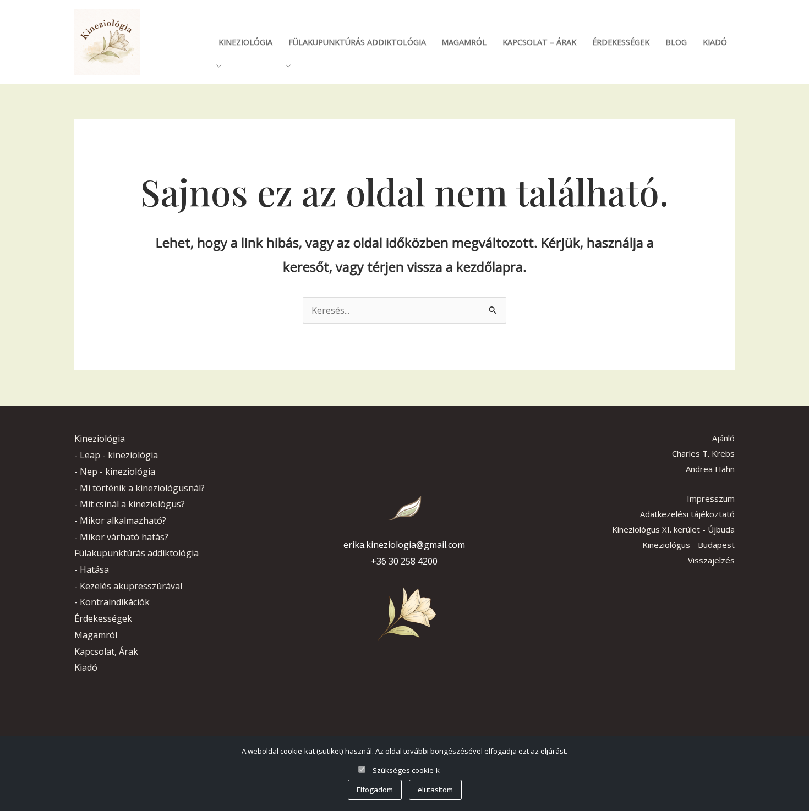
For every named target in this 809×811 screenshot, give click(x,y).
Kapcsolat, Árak (106, 651)
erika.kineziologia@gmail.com (404, 545)
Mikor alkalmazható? (123, 520)
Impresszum (711, 498)
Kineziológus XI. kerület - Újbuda (673, 529)
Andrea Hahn (710, 468)
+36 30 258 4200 (404, 561)
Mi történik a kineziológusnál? (142, 488)
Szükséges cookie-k (406, 770)
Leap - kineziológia (119, 455)
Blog (676, 42)
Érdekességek (620, 42)
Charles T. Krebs (703, 453)
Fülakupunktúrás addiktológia (357, 42)
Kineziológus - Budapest (688, 544)
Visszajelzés (711, 560)
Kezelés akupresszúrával (131, 586)
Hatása (94, 569)
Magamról (464, 42)
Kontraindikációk (115, 602)
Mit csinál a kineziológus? (132, 504)
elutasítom (435, 789)
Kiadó (715, 42)
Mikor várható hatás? (124, 537)
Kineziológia (245, 42)
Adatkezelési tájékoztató (687, 513)
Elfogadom (375, 789)
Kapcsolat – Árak (539, 42)
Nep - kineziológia (117, 471)
